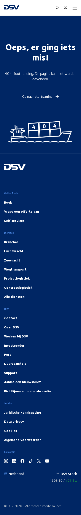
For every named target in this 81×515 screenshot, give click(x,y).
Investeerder (14, 345)
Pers (7, 354)
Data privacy (14, 421)
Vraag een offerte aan (21, 211)
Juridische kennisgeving (22, 412)
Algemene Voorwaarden (22, 439)
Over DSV (11, 327)
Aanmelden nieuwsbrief (22, 381)
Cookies (10, 431)
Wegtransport (15, 269)
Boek (8, 202)
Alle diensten (14, 296)
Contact (10, 317)
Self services (14, 220)
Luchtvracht (14, 251)
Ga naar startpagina (37, 96)
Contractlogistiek (18, 287)
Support (10, 372)
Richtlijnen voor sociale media (27, 391)
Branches (11, 241)
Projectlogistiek (17, 278)
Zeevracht (12, 260)
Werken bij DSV (16, 336)
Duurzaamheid (15, 363)
